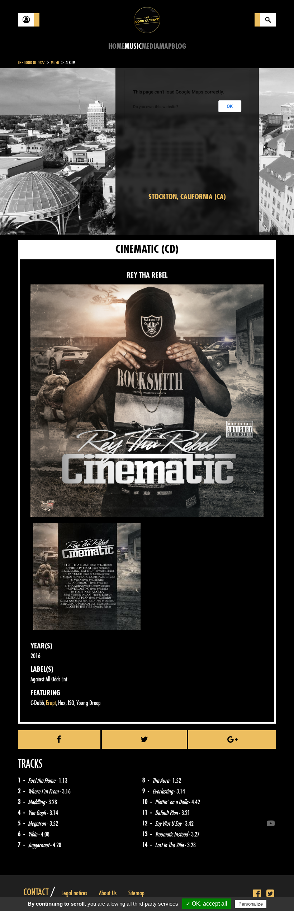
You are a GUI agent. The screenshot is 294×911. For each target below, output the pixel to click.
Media (150, 46)
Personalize (250, 904)
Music (133, 46)
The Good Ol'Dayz (31, 63)
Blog (179, 46)
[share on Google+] (232, 739)
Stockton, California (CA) (187, 197)
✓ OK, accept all (206, 904)
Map (165, 46)
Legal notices (74, 893)
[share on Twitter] (144, 739)
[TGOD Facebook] (257, 893)
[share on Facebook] (59, 739)
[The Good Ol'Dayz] (147, 19)
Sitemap (136, 893)
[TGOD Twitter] (270, 893)
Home (116, 46)
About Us (108, 893)
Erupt (51, 703)
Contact (35, 892)
